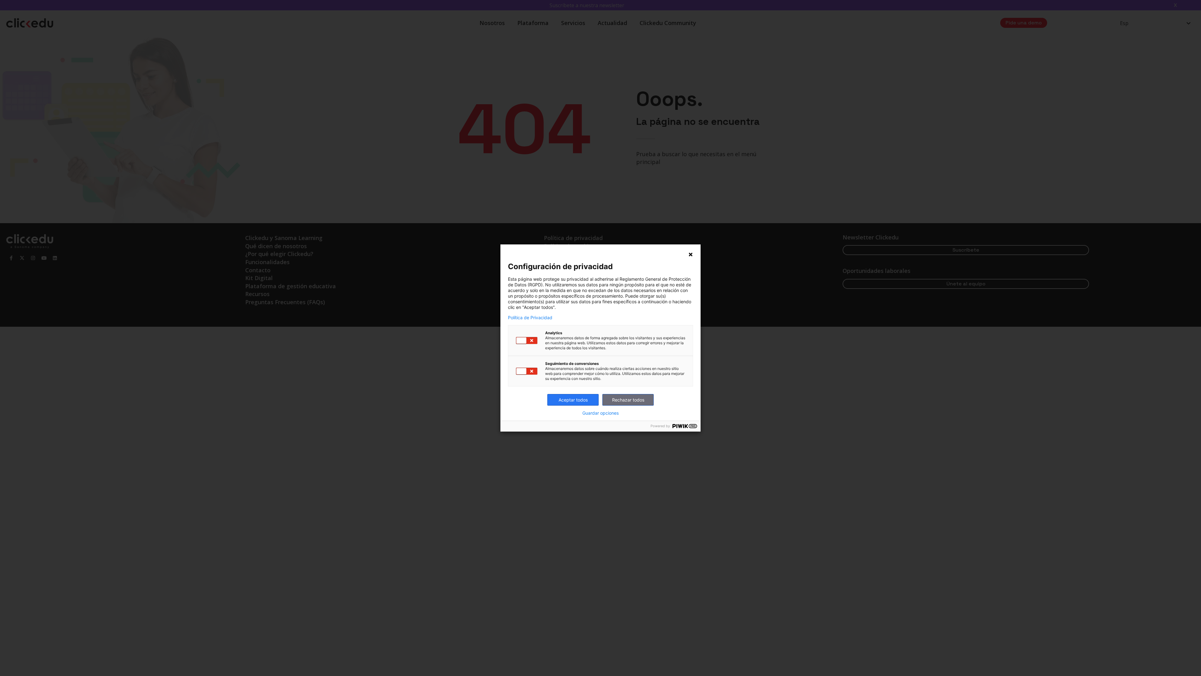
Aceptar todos (573, 399)
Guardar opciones (600, 413)
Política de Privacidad (530, 317)
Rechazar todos (628, 399)
